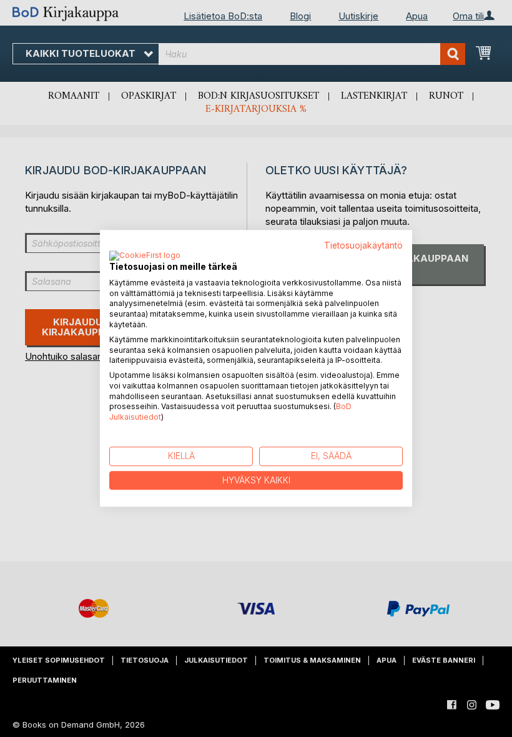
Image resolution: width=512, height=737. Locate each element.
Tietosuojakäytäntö (363, 245)
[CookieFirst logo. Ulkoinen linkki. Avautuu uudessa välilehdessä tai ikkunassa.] (144, 256)
